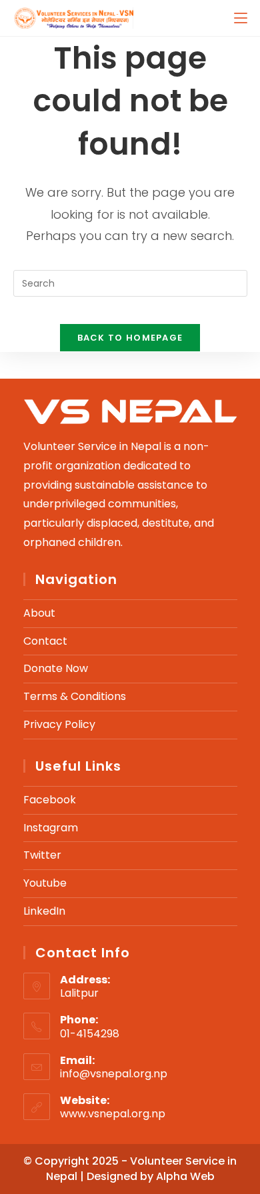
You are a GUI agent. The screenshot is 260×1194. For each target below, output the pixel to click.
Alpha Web (185, 1176)
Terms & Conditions (74, 696)
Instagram (50, 827)
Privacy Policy (59, 724)
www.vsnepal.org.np (112, 1113)
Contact (45, 641)
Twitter (42, 855)
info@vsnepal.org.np (113, 1073)
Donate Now (55, 668)
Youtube (45, 883)
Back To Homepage (130, 337)
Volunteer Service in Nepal (141, 1168)
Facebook (49, 799)
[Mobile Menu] (240, 17)
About (39, 613)
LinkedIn (44, 911)
